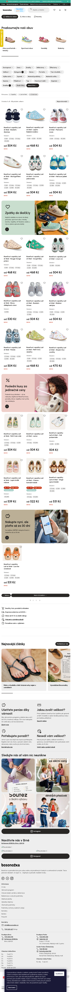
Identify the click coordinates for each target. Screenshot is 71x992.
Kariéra (3, 914)
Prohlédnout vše (62, 644)
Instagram (37, 831)
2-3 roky (11, 138)
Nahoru (7, 595)
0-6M (6, 138)
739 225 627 (8, 929)
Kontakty (4, 911)
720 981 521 (43, 949)
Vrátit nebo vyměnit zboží (46, 747)
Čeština (55, 4)
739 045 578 (8, 937)
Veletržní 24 (43, 939)
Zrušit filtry (20, 85)
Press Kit (4, 917)
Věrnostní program (12, 4)
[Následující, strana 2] (40, 600)
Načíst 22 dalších (39, 595)
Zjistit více (5, 725)
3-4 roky (17, 138)
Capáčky (13, 94)
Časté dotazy (24, 4)
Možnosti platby (6, 899)
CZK (64, 4)
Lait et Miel (23, 94)
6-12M (33, 138)
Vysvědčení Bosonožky (59, 685)
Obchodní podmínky (8, 905)
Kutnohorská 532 (45, 951)
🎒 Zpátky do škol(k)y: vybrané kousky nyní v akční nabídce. (23, 1)
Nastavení (11, 987)
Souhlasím (59, 974)
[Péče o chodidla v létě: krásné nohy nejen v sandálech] (23, 665)
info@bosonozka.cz (11, 925)
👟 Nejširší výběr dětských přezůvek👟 (52, 1)
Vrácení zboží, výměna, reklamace (13, 893)
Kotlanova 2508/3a (11, 939)
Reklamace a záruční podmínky (12, 896)
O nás (3, 4)
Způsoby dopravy (7, 902)
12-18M (11, 188)
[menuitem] (9, 17)
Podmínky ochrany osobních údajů (12, 908)
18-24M (7, 141)
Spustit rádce (42, 721)
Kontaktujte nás (7, 747)
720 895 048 (43, 937)
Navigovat (37, 856)
